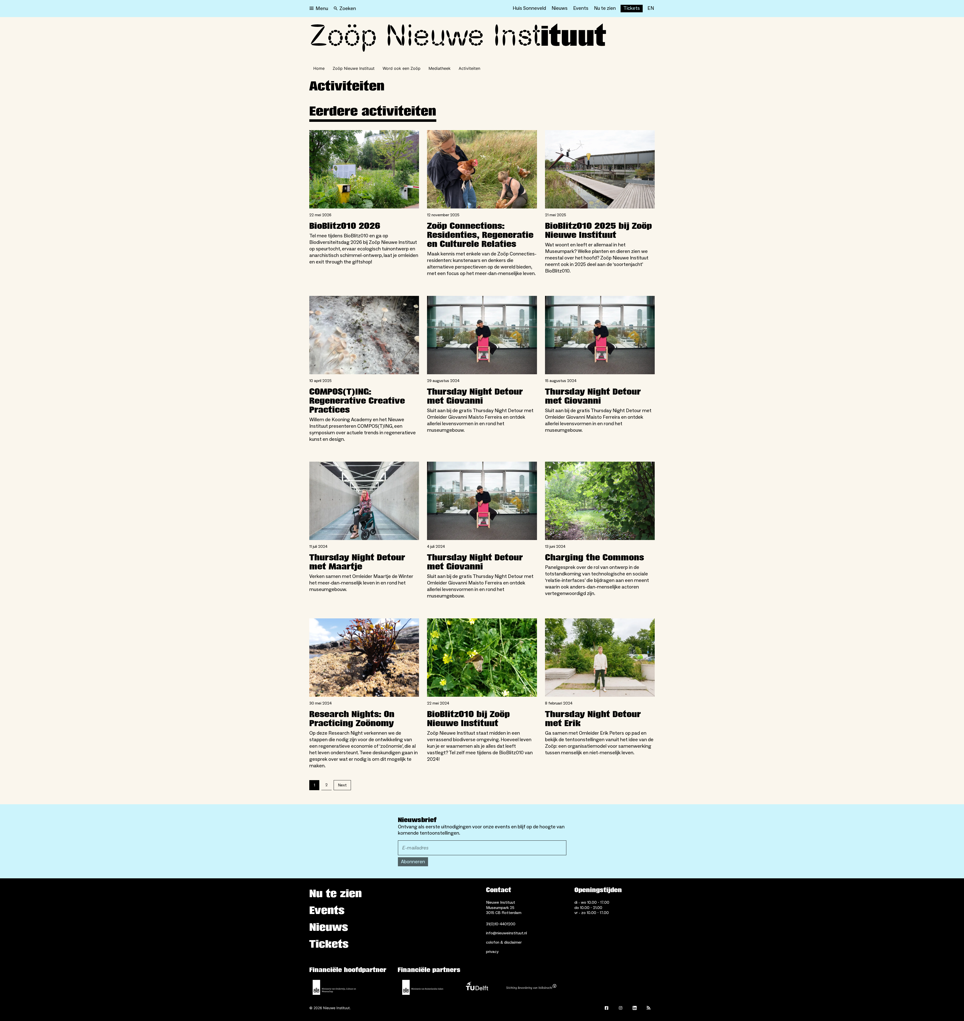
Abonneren (413, 861)
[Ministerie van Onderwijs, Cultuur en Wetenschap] (334, 987)
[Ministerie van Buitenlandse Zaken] (423, 987)
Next (342, 785)
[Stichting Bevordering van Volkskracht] (531, 987)
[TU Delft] (477, 987)
